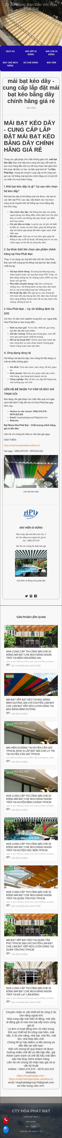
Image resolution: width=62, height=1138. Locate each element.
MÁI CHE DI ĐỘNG (51, 53)
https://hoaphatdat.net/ (30, 1075)
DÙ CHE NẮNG (30, 62)
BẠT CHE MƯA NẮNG (10, 64)
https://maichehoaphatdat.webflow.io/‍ (31, 1079)
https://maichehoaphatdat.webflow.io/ (22, 445)
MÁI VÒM (51, 62)
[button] (53, 17)
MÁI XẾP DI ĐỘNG (31, 53)
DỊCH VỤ (10, 51)
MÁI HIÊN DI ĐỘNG (31, 527)
